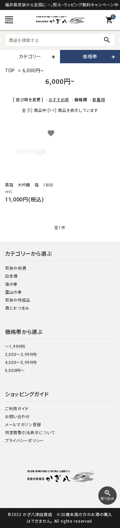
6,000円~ (33, 70)
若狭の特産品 (17, 300)
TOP (10, 70)
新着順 (98, 100)
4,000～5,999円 (20, 362)
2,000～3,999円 (20, 354)
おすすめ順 (59, 100)
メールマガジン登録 (23, 424)
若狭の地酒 (15, 268)
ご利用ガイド (17, 408)
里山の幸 (13, 292)
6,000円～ (15, 370)
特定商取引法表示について (30, 432)
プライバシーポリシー (24, 440)
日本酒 (11, 276)
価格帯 (90, 56)
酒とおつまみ (17, 308)
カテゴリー (30, 56)
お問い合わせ (17, 416)
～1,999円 (15, 346)
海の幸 (11, 284)
